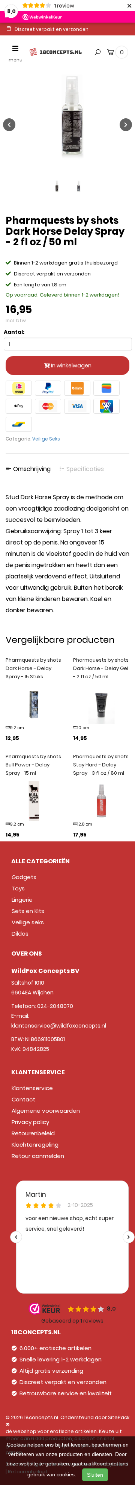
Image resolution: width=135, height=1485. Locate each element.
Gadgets (24, 877)
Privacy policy (30, 1122)
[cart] (110, 53)
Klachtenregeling (35, 1145)
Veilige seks (28, 922)
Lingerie (22, 900)
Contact (23, 1099)
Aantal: (14, 332)
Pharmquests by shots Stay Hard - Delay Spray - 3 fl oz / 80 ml (101, 765)
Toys (18, 888)
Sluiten (95, 1475)
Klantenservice (32, 1088)
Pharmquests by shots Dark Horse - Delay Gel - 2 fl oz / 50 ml (101, 668)
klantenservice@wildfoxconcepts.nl (58, 1025)
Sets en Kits (28, 911)
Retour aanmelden (38, 1156)
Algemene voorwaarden (46, 1111)
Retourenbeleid (33, 1133)
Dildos (20, 933)
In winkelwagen (71, 365)
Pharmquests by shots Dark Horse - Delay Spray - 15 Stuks (33, 668)
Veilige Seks (46, 439)
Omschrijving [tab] (31, 469)
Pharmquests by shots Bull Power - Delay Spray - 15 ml (33, 765)
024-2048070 (55, 1006)
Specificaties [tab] (84, 469)
